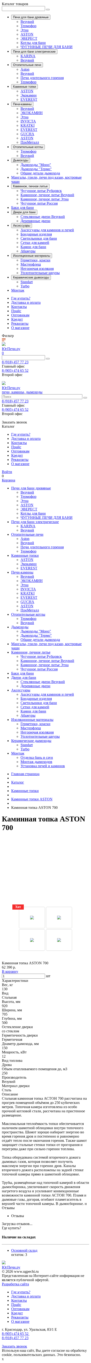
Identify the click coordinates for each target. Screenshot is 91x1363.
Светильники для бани (39, 238)
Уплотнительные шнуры (40, 273)
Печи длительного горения (42, 78)
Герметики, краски (35, 260)
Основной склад (24, 1250)
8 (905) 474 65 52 (15, 370)
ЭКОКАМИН (32, 113)
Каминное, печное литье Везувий (47, 195)
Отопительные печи (27, 534)
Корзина (8, 480)
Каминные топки (25, 555)
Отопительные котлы (28, 614)
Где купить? (20, 298)
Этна (24, 30)
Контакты (19, 307)
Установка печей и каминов (43, 766)
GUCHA (27, 134)
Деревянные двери (35, 221)
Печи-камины (22, 572)
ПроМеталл (30, 142)
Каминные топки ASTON (31, 799)
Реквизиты (19, 323)
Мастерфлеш (31, 264)
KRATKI (28, 125)
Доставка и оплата (26, 302)
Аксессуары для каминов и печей (47, 230)
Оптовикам (20, 315)
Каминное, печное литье (30, 652)
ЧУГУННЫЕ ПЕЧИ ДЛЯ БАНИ (47, 47)
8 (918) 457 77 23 (15, 362)
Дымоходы (19, 627)
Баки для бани (22, 208)
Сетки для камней (35, 243)
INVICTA (28, 121)
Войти (7, 472)
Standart (27, 282)
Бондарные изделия (36, 234)
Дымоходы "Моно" (36, 165)
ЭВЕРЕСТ (29, 38)
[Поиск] (48, 9)
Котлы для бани (33, 43)
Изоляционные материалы (32, 720)
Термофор (28, 26)
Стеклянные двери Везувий (43, 217)
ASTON (27, 34)
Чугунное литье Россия (39, 203)
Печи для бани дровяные (31, 488)
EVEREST (29, 99)
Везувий (27, 22)
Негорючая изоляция (37, 269)
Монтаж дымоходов (36, 762)
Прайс (16, 311)
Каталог (17, 782)
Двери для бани (23, 678)
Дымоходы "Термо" (36, 169)
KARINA (28, 56)
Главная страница (25, 774)
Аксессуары (20, 690)
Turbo (25, 286)
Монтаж (17, 290)
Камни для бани (33, 247)
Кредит (17, 319)
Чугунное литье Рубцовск (41, 191)
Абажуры (28, 251)
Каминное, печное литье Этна (45, 199)
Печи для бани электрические (35, 522)
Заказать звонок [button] (14, 422)
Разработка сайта (15, 1284)
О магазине (20, 328)
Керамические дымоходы (31, 741)
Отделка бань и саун (37, 757)
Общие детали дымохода (40, 173)
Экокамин (29, 95)
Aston (25, 69)
